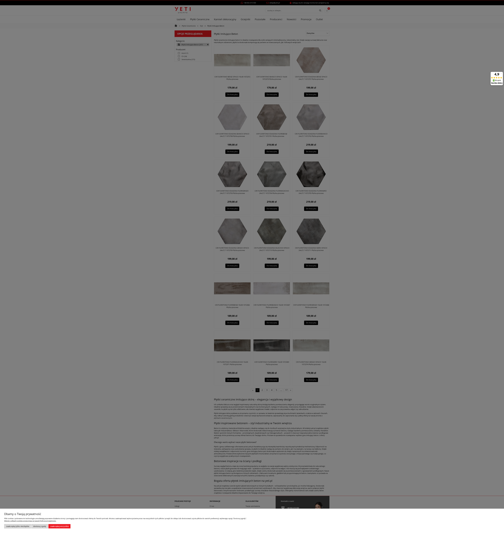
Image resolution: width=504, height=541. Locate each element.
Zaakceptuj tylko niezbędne (17, 526)
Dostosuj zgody (39, 526)
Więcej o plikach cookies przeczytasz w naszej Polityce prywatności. (30, 521)
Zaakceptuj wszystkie (59, 526)
